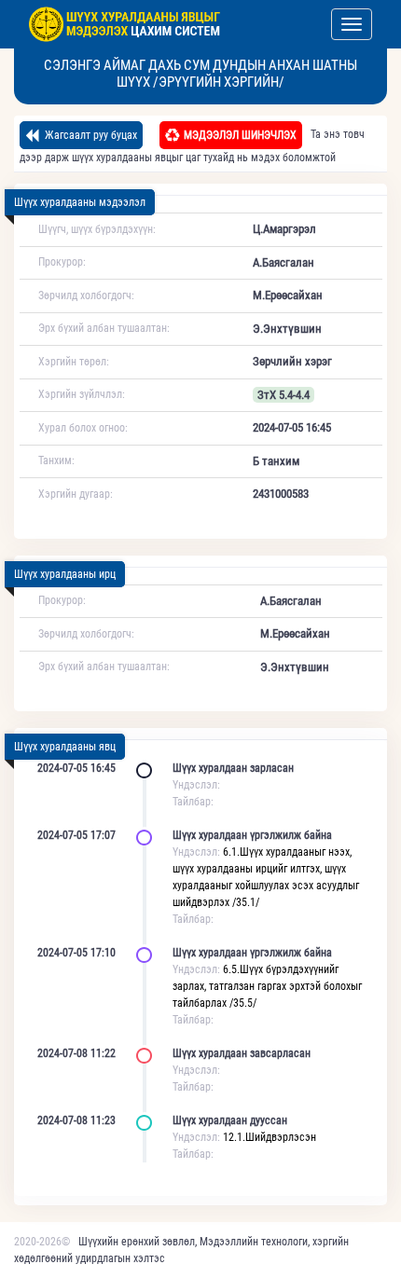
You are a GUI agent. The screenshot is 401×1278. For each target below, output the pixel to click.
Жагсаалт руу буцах (89, 135)
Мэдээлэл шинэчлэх (240, 135)
